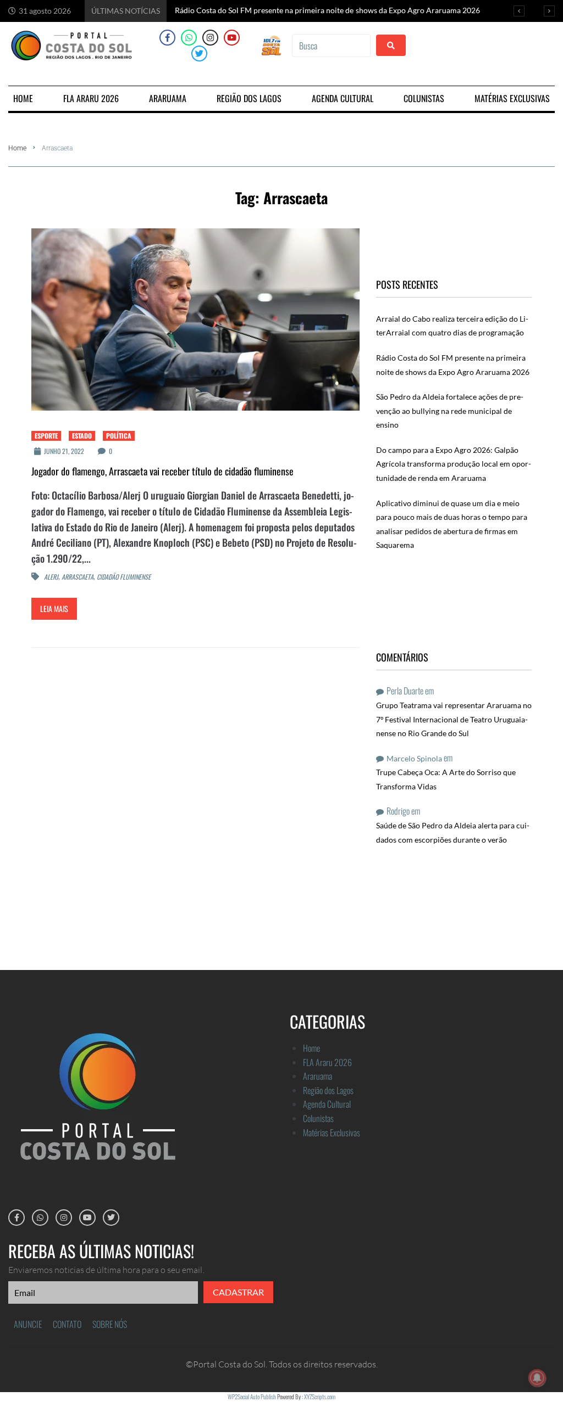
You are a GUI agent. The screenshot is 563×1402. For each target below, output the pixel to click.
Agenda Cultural (327, 1104)
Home (17, 148)
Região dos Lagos (328, 1090)
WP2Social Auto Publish (252, 1396)
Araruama (317, 1076)
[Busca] (331, 45)
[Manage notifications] (537, 1378)
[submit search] (391, 45)
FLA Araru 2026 (327, 1062)
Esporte (46, 435)
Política (118, 435)
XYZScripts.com (319, 1396)
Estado (82, 435)
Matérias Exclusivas (331, 1132)
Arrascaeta (77, 576)
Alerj (51, 576)
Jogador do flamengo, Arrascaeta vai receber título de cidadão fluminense (162, 471)
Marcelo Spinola (414, 758)
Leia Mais (54, 608)
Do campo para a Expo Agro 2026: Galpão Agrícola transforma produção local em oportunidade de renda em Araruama (453, 464)
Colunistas (318, 1118)
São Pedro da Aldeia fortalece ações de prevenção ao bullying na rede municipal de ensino (449, 410)
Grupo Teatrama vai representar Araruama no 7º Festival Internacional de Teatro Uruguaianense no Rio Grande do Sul (454, 719)
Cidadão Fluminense (124, 576)
